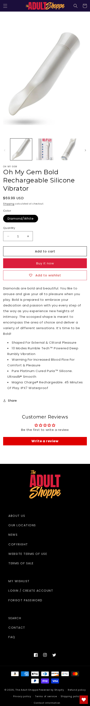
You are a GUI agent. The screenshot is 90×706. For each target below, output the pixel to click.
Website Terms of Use (27, 554)
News (13, 535)
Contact (16, 628)
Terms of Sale (21, 563)
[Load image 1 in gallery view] (21, 149)
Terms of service (46, 696)
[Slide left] (4, 150)
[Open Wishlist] (84, 699)
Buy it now (45, 263)
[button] (5, 6)
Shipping (8, 203)
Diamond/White (21, 218)
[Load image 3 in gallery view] (69, 149)
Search (14, 618)
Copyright (18, 544)
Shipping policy (71, 696)
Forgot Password (25, 600)
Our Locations (22, 525)
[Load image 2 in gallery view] (45, 149)
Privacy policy (22, 696)
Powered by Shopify (51, 689)
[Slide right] (85, 150)
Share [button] (12, 401)
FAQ (11, 637)
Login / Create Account (30, 591)
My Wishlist (19, 581)
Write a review (44, 441)
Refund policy (77, 689)
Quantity (9, 228)
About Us (16, 516)
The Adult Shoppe (26, 689)
